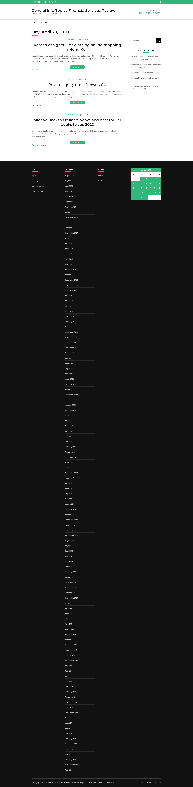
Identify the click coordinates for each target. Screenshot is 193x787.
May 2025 (68, 254)
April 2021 (68, 499)
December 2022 (71, 395)
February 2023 (70, 384)
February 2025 (70, 269)
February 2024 (70, 322)
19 (159, 188)
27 (133, 197)
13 (133, 188)
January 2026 (70, 212)
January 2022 (70, 452)
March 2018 (69, 686)
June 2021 (68, 488)
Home (34, 23)
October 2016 (70, 749)
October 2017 (70, 707)
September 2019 (71, 598)
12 (159, 183)
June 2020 (69, 551)
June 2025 (69, 249)
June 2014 (69, 770)
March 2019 (69, 629)
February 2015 (70, 759)
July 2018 (68, 666)
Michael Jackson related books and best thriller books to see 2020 (77, 122)
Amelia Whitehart (39, 145)
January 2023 (70, 389)
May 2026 (68, 191)
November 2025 (71, 222)
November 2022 (71, 400)
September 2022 (71, 410)
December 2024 (71, 280)
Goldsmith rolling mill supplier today (145, 73)
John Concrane (38, 70)
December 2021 (71, 457)
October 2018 (70, 655)
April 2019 (68, 624)
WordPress (110, 783)
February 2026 (70, 207)
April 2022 (69, 436)
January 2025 (70, 275)
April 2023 (69, 374)
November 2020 (71, 525)
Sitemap (158, 782)
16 (146, 188)
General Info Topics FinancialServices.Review (73, 10)
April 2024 (69, 311)
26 (159, 193)
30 (146, 197)
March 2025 (69, 264)
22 (142, 193)
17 (150, 188)
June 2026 (69, 186)
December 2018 (71, 645)
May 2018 (68, 676)
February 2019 (70, 634)
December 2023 (71, 332)
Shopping (71, 40)
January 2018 (70, 697)
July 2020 (68, 546)
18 (155, 188)
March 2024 (69, 316)
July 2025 (68, 243)
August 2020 (69, 540)
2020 (40, 23)
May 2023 (68, 368)
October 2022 (70, 405)
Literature (71, 115)
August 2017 (69, 718)
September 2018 (71, 660)
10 (150, 183)
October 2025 (70, 228)
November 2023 (71, 337)
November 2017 (71, 702)
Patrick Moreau (38, 105)
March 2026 (69, 202)
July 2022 (68, 421)
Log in (34, 176)
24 (151, 193)
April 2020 (69, 561)
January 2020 (70, 577)
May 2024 (68, 306)
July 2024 (68, 295)
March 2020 (69, 567)
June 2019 (68, 613)
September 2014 (71, 765)
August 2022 (69, 415)
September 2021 (71, 473)
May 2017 (68, 733)
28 (138, 197)
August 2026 (69, 176)
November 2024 (71, 285)
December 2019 (71, 582)
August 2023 (69, 353)
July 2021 (68, 483)
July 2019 (68, 608)
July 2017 (68, 723)
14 (137, 188)
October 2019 (70, 593)
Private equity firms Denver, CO (77, 84)
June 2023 (69, 363)
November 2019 (71, 587)
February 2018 (70, 692)
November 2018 (71, 650)
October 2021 (70, 467)
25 (155, 193)
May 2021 (68, 494)
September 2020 (71, 535)
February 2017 (70, 739)
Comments (38, 186)
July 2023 (68, 358)
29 (142, 197)
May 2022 (68, 431)
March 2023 (69, 379)
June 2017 (68, 728)
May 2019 (68, 619)
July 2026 (68, 181)
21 (137, 193)
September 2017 (71, 713)
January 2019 (70, 640)
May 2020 (68, 556)
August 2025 (69, 238)
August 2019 (69, 603)
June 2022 (69, 426)
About (100, 176)
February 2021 (70, 509)
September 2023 (71, 348)
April (45, 23)
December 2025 (71, 217)
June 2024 (69, 301)
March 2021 (69, 504)
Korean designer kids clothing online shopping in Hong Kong (77, 47)
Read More (77, 67)
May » (159, 170)
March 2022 (69, 441)
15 (142, 188)
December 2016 (71, 744)
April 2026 (69, 196)
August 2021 (69, 478)
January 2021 (70, 514)
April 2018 (68, 681)
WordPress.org (37, 191)
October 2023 (70, 342)
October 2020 (70, 530)
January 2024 (70, 327)
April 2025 (69, 259)
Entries (36, 181)
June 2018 (68, 671)
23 (146, 193)
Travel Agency (81, 783)
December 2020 (71, 520)
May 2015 (68, 754)
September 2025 (71, 233)
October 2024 (70, 290)
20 (133, 193)
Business (71, 79)
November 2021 (71, 462)
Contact (101, 181)
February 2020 (70, 572)
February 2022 (70, 447)
